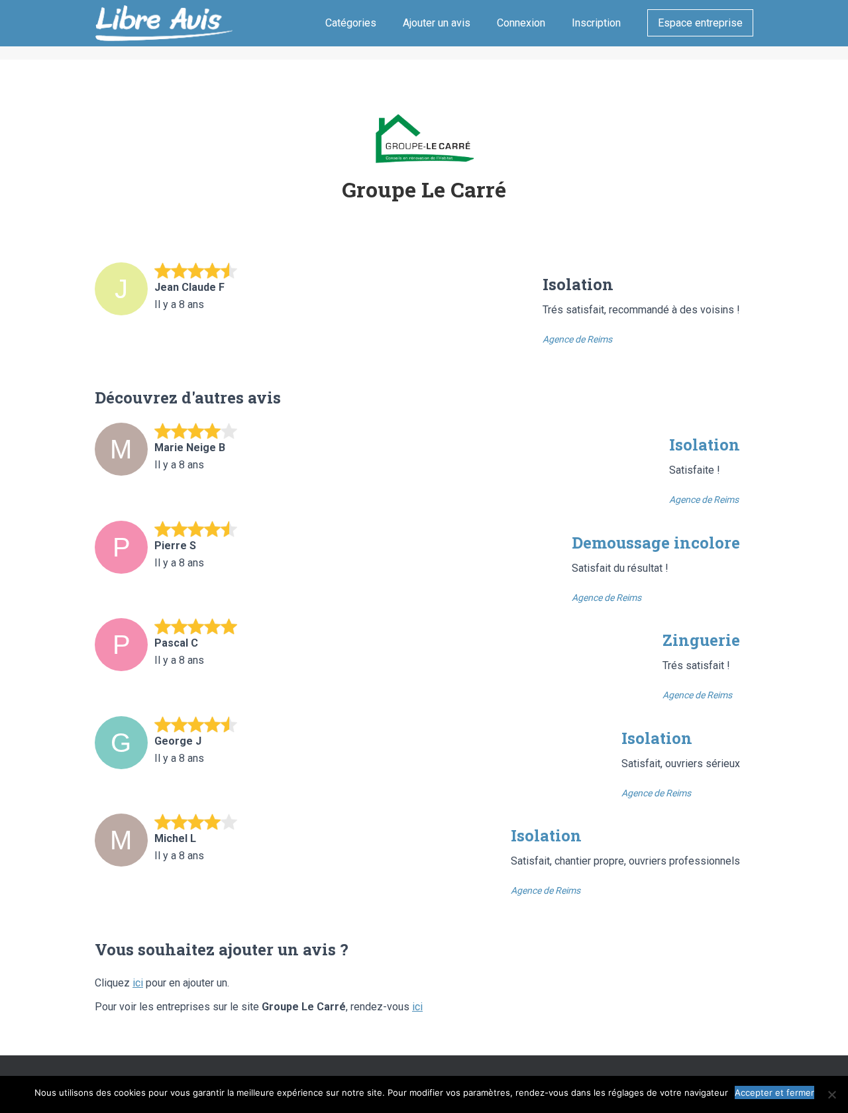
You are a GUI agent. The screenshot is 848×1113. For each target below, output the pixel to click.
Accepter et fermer (774, 1092)
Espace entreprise (700, 23)
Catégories (350, 23)
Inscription (596, 23)
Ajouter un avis (436, 23)
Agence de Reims (577, 339)
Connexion (521, 23)
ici (137, 983)
